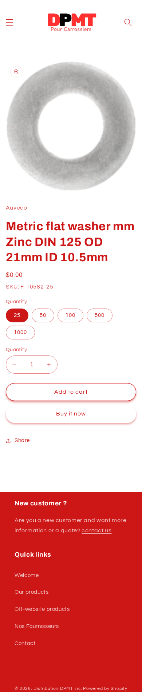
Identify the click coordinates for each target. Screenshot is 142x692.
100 (70, 315)
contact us (96, 530)
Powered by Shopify (105, 689)
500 (99, 315)
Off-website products (42, 609)
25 (17, 315)
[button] (9, 22)
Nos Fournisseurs (37, 626)
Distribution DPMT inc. (57, 689)
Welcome (27, 575)
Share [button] (22, 440)
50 (43, 315)
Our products (32, 592)
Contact (25, 643)
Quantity (16, 349)
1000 (20, 332)
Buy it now (71, 414)
